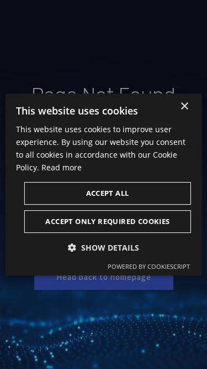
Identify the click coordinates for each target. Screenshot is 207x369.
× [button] (184, 106)
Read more (61, 167)
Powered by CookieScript (149, 266)
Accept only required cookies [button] (107, 221)
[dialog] (103, 184)
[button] (103, 247)
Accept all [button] (107, 193)
